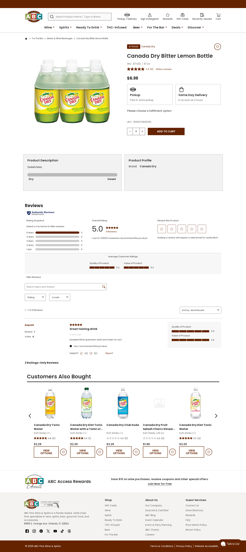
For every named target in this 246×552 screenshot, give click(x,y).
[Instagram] (34, 530)
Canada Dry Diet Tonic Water (195, 426)
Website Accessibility (207, 546)
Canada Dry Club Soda (122, 425)
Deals (176, 27)
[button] (29, 416)
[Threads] (69, 530)
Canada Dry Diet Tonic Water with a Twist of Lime (86, 426)
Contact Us (192, 505)
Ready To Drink (87, 27)
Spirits (64, 27)
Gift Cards (111, 505)
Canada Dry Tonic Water (47, 426)
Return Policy (193, 529)
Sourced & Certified (156, 510)
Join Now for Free (160, 484)
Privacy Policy (184, 546)
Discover (194, 27)
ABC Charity (152, 529)
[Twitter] (48, 530)
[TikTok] (62, 530)
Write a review (164, 69)
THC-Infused (117, 27)
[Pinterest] (41, 530)
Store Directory (194, 510)
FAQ (188, 520)
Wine (48, 27)
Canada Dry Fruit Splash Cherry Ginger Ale (158, 426)
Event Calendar (154, 520)
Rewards (190, 515)
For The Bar (155, 27)
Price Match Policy (196, 525)
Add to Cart (166, 131)
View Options (46, 452)
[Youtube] (55, 530)
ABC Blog (150, 515)
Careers (149, 534)
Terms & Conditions (161, 546)
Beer (136, 27)
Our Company (153, 505)
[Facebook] (27, 530)
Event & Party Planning (158, 525)
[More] (54, 27)
